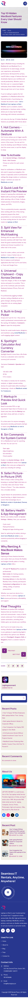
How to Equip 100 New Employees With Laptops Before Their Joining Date (13, 715)
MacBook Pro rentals (7, 257)
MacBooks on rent (7, 182)
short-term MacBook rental (9, 536)
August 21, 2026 (16, 846)
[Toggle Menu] (25, 3)
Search (24, 698)
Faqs (3, 952)
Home (4, 30)
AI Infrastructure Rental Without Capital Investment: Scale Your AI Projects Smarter (12, 735)
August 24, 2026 (17, 835)
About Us (5, 945)
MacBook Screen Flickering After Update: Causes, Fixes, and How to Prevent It (13, 743)
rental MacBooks (19, 333)
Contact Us (5, 956)
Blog (9, 30)
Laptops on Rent (12, 222)
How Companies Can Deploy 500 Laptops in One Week (17, 852)
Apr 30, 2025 (10, 60)
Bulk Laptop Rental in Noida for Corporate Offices (15, 841)
